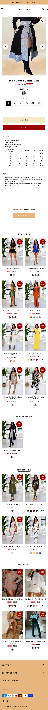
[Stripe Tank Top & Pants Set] (12, 530)
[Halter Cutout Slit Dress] (35, 294)
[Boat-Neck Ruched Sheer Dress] (12, 583)
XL (27, 103)
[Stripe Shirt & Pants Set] (35, 530)
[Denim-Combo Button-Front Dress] (12, 337)
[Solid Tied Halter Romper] (35, 252)
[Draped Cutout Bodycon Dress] (12, 294)
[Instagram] (7, 701)
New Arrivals (24, 565)
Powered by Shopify (22, 706)
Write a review (24, 215)
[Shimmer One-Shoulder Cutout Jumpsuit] (12, 381)
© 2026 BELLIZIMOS (8, 706)
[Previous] (5, 46)
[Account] (43, 9)
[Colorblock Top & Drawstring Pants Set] (12, 625)
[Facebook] (3, 701)
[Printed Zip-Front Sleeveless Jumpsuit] (35, 381)
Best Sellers (24, 234)
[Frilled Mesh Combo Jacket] (12, 488)
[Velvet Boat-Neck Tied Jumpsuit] (35, 488)
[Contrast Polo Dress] (35, 337)
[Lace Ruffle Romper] (12, 252)
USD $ (4, 689)
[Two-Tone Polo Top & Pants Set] (35, 625)
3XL (39, 103)
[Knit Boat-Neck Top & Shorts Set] (35, 583)
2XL (32, 103)
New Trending (24, 470)
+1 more (41, 511)
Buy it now (24, 127)
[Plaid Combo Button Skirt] (12, 434)
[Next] (42, 46)
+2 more (41, 359)
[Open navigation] (8, 9)
